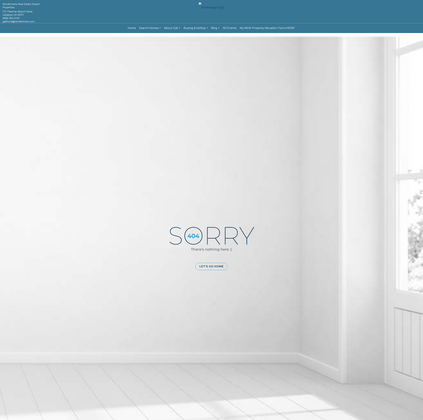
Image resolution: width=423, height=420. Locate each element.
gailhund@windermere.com (18, 21)
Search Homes (150, 29)
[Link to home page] (211, 7)
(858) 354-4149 (10, 18)
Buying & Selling (196, 29)
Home (132, 28)
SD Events (229, 28)
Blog (215, 29)
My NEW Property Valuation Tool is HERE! (267, 28)
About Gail (172, 29)
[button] (211, 266)
